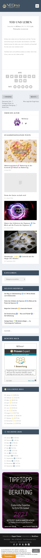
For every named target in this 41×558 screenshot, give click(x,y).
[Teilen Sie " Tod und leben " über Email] (20, 81)
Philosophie (16, 29)
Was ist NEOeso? (17, 539)
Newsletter (7, 539)
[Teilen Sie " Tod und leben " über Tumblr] (20, 76)
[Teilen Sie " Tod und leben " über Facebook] (7, 76)
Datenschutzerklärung (24, 542)
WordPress (35, 536)
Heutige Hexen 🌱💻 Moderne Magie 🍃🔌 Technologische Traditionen (17, 322)
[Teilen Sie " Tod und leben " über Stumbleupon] (16, 81)
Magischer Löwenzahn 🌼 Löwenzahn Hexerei (18, 308)
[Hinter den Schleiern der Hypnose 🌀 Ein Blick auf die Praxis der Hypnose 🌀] (20, 210)
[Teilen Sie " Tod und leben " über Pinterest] (25, 76)
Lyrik (32, 26)
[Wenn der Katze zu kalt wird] (20, 182)
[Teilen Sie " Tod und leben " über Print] (25, 81)
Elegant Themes (16, 536)
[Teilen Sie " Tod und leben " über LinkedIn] (29, 76)
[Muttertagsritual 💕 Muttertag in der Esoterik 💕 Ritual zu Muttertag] (20, 151)
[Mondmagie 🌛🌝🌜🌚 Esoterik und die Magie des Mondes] (20, 242)
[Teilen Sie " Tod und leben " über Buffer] (33, 76)
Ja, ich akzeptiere (36, 551)
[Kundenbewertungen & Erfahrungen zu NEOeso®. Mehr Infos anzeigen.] (20, 381)
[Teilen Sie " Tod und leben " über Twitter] (12, 76)
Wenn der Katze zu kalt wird (15, 195)
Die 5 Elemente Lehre (29, 539)
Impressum (13, 542)
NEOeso (18, 26)
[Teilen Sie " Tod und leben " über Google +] (16, 76)
